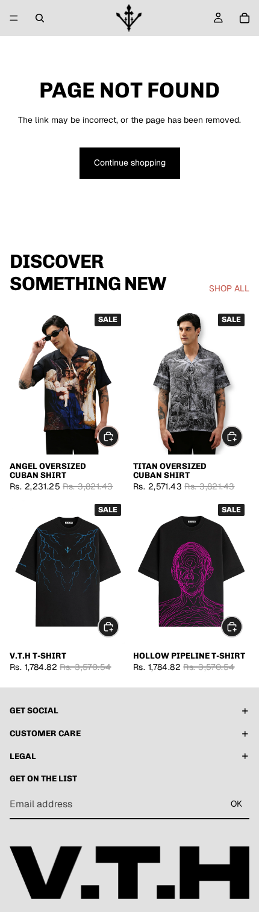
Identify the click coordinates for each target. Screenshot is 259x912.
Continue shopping (130, 162)
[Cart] (244, 18)
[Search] (40, 18)
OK (236, 804)
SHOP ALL (229, 288)
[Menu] (14, 18)
